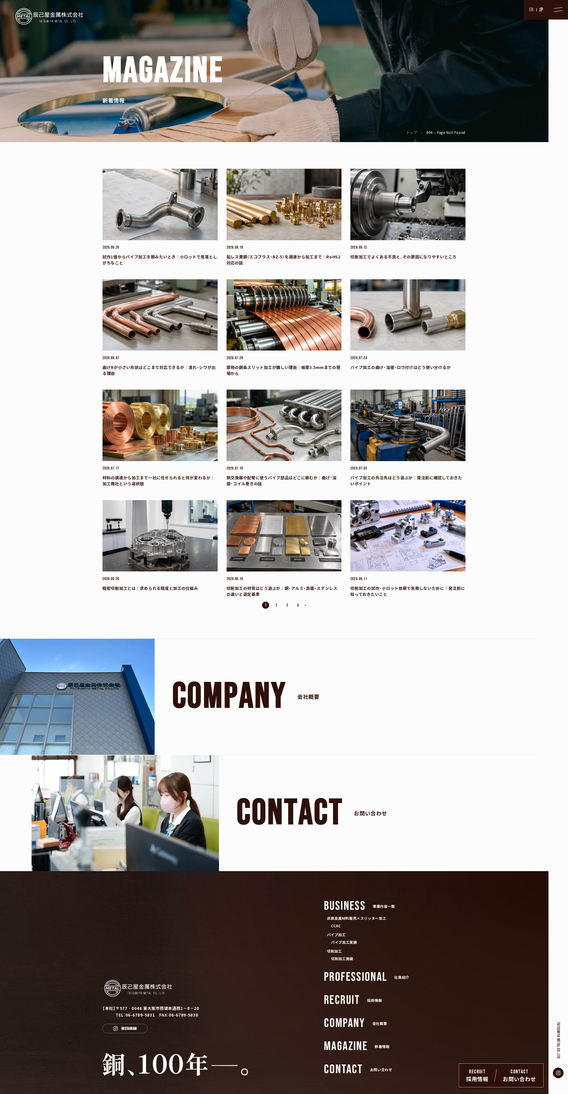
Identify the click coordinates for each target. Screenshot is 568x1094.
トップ (411, 132)
